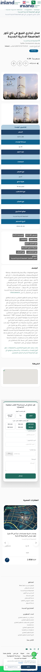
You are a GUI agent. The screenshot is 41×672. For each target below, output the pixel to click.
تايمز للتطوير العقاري (28, 632)
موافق (28, 667)
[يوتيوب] (27, 649)
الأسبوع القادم (10, 416)
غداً (20, 415)
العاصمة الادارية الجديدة (14, 10)
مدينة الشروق (30, 603)
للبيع (27, 243)
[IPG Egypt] (10, 2)
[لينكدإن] (30, 649)
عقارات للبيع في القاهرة (27, 600)
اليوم (30, 415)
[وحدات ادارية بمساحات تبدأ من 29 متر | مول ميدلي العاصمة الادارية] (7, 560)
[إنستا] (34, 649)
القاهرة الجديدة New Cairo (26, 585)
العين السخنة (30, 595)
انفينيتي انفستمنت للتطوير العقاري (24, 622)
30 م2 (15, 235)
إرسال (20, 476)
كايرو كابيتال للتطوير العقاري (26, 635)
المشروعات (28, 10)
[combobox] (9, 454)
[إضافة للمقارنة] (13, 63)
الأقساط (25, 248)
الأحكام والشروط (28, 656)
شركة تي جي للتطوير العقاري (26, 617)
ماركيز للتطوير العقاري (27, 620)
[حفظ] (19, 63)
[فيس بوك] (38, 649)
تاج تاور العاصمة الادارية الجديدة (29, 12)
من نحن (15, 653)
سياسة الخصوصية (13, 656)
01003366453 (15, 293)
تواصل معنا (7, 653)
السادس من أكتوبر (28, 593)
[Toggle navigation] (39, 2)
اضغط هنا (20, 662)
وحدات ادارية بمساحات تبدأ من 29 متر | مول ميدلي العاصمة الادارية (21, 535)
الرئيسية (37, 10)
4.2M (29, 235)
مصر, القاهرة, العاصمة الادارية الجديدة (24, 258)
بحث (28, 653)
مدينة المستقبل (29, 598)
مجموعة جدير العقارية (28, 630)
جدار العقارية (30, 625)
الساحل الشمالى (29, 588)
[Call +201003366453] (36, 2)
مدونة (22, 653)
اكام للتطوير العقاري (28, 627)
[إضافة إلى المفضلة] (25, 63)
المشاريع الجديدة (20, 658)
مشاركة (33, 63)
